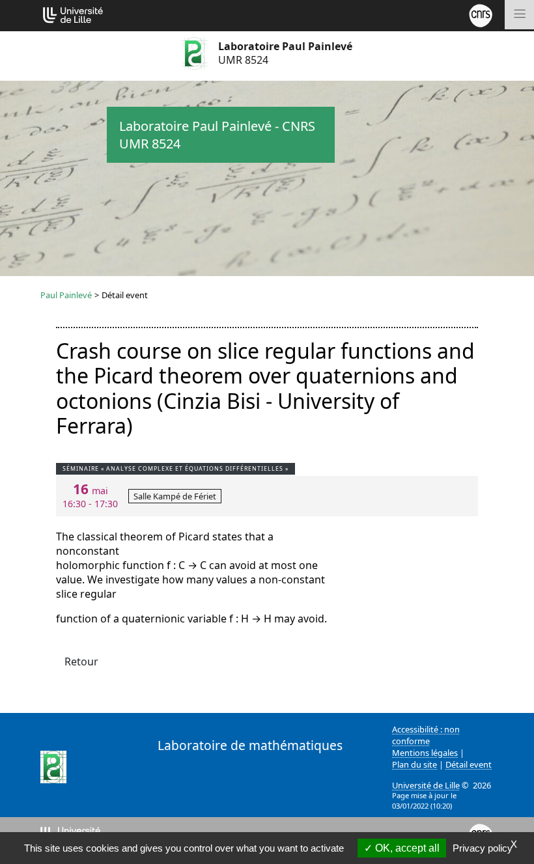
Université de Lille (426, 785)
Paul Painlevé (66, 295)
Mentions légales (425, 753)
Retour (81, 661)
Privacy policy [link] (483, 848)
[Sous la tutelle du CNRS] (481, 14)
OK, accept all (406, 848)
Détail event (468, 764)
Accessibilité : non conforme (426, 735)
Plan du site (414, 764)
